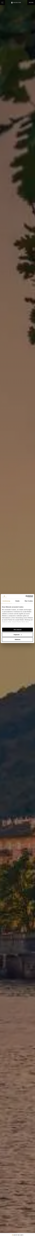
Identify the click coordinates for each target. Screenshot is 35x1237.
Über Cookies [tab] (29, 601)
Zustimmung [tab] (6, 601)
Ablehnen (17, 639)
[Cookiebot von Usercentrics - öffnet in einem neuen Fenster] (25, 596)
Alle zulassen (17, 629)
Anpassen (17, 634)
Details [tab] (17, 601)
